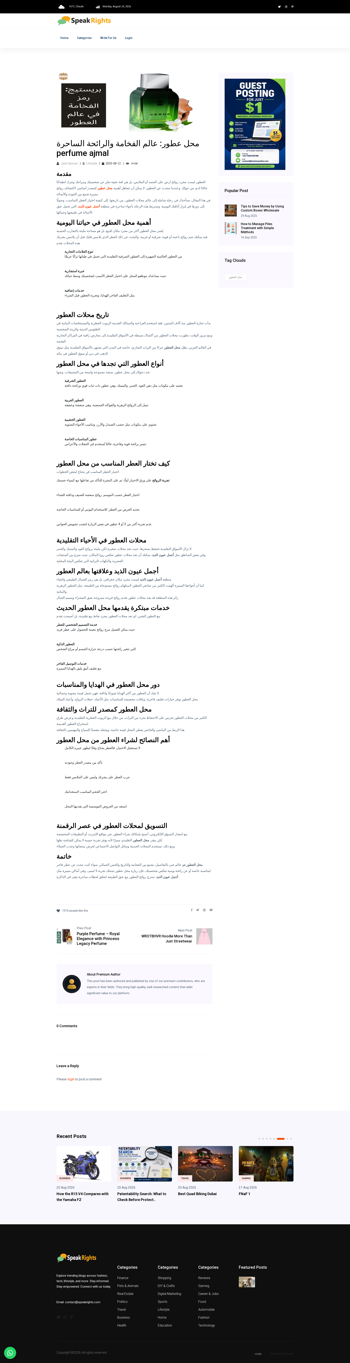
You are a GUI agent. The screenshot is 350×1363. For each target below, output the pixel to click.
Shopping (164, 1278)
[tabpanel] (84, 1175)
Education (165, 1325)
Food (202, 1302)
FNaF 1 (184, 1194)
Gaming (185, 1178)
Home (64, 38)
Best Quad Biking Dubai (136, 1194)
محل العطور (235, 277)
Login (128, 38)
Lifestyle (91, 163)
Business (65, 1178)
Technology (206, 1325)
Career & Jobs (208, 1294)
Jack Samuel (69, 163)
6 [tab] (278, 1139)
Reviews (204, 1278)
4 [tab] (270, 1139)
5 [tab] (274, 1139)
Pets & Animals (128, 1286)
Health (121, 1325)
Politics (122, 1302)
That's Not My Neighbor (258, 1194)
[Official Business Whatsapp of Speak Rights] (10, 1353)
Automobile (206, 1309)
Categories (84, 38)
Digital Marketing (169, 1294)
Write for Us (108, 38)
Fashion (203, 1317)
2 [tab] (263, 1139)
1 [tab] (259, 1139)
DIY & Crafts (166, 1286)
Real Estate (125, 1294)
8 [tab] (291, 1139)
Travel (124, 1178)
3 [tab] (267, 1139)
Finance (122, 1278)
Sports (162, 1302)
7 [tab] (284, 1139)
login (70, 1079)
